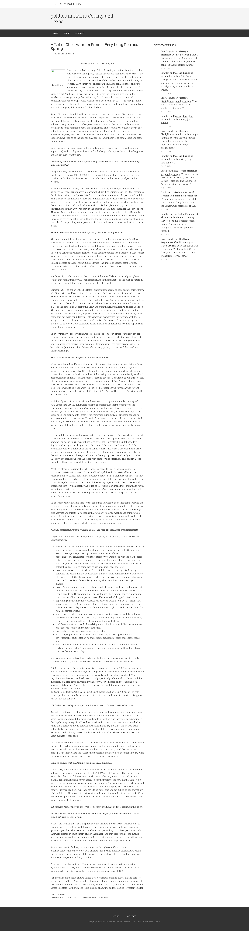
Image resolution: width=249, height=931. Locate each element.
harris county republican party (83, 897)
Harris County (66, 894)
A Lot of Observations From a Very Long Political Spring (95, 46)
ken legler (105, 897)
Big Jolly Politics (66, 4)
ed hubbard (66, 897)
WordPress (148, 922)
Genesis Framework (132, 922)
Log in (158, 922)
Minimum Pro (112, 922)
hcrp (98, 897)
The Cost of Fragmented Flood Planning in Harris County (177, 242)
